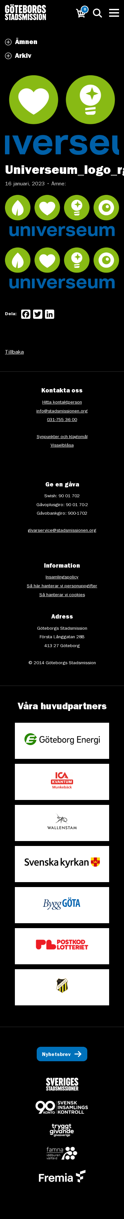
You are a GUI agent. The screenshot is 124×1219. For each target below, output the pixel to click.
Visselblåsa (62, 445)
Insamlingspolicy (62, 577)
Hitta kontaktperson (62, 402)
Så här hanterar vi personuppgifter (62, 586)
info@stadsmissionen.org (62, 411)
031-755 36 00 (62, 420)
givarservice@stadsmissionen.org (62, 530)
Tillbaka (14, 352)
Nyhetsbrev (56, 1055)
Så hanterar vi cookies (62, 595)
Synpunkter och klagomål (62, 437)
